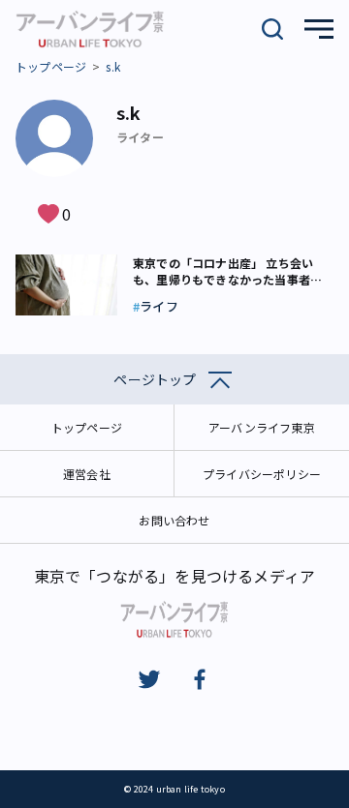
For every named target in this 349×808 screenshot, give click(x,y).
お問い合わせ (174, 520)
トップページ (51, 66)
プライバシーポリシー (262, 473)
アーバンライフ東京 (261, 427)
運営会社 (87, 473)
